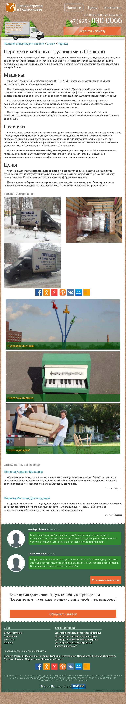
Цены (93, 7)
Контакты (112, 7)
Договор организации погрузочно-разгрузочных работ (74, 644)
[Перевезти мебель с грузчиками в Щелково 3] (32, 265)
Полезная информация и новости (24, 43)
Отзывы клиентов (106, 580)
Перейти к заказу (92, 31)
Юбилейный (31, 655)
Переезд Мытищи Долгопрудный (27, 498)
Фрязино (19, 659)
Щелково (97, 655)
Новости (73, 7)
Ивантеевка (109, 655)
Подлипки (43, 655)
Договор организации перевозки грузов (76, 639)
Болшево (55, 655)
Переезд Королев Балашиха (23, 472)
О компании (10, 636)
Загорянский (84, 655)
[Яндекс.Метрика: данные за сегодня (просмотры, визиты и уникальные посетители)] (61, 686)
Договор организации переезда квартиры (78, 632)
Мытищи (19, 655)
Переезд (63, 43)
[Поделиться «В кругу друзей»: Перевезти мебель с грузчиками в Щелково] (62, 292)
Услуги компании (13, 632)
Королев (8, 655)
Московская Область (52, 659)
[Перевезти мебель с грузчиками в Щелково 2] (94, 220)
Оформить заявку (63, 614)
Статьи (51, 43)
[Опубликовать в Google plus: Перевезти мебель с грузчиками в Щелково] (54, 292)
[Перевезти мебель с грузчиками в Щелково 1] (32, 220)
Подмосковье (32, 659)
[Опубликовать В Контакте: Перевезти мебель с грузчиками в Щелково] (70, 292)
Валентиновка (68, 655)
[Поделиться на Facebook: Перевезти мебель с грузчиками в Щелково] (38, 292)
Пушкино (9, 659)
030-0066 (96, 21)
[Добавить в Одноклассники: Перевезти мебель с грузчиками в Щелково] (46, 292)
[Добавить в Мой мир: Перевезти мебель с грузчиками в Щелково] (78, 292)
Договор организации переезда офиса (76, 636)
